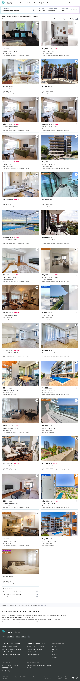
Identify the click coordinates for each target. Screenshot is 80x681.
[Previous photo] (4, 34)
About (54, 646)
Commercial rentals (33, 654)
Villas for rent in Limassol (34, 652)
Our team (55, 649)
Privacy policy (60, 677)
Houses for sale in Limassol (10, 646)
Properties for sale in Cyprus (11, 643)
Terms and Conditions (47, 677)
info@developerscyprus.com (10, 665)
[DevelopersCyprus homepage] (7, 2)
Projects (54, 654)
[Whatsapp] (6, 670)
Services (54, 657)
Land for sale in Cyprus (9, 652)
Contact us (55, 652)
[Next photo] (37, 34)
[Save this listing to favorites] (36, 23)
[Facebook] (73, 677)
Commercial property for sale (11, 654)
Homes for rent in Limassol (35, 646)
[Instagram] (76, 677)
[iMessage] (9, 670)
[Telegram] (2, 670)
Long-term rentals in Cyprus (36, 643)
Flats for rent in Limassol (34, 649)
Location (6, 8)
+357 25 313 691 (7, 668)
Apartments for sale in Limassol (11, 649)
